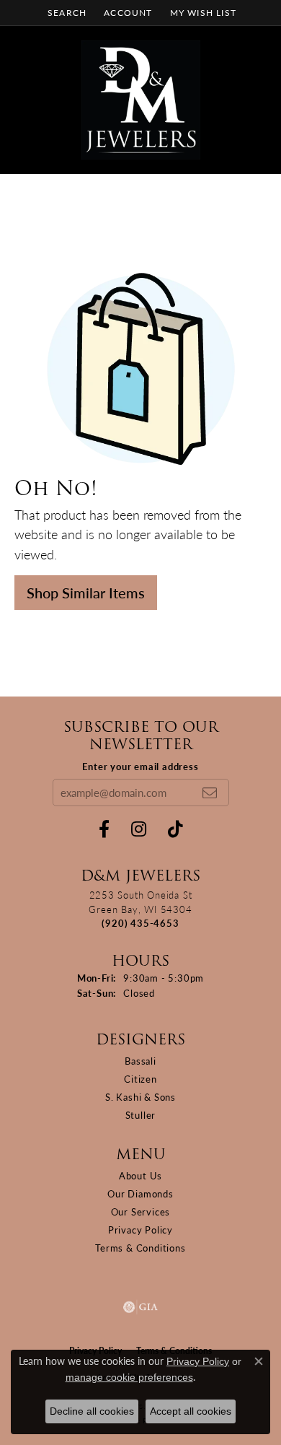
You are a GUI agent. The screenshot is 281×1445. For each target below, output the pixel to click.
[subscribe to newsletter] (209, 793)
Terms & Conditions (140, 1247)
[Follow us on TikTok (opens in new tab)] (175, 829)
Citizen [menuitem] (140, 1079)
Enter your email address (140, 766)
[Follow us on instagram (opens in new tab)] (138, 829)
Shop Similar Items (86, 592)
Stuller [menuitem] (140, 1115)
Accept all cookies (190, 1411)
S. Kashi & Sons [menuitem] (140, 1097)
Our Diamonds (140, 1193)
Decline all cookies (92, 1411)
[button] (65, 12)
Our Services (141, 1211)
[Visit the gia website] (140, 1307)
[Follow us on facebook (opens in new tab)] (104, 829)
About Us (140, 1175)
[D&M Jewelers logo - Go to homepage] (140, 100)
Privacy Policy (140, 1229)
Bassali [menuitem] (140, 1061)
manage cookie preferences (129, 1377)
